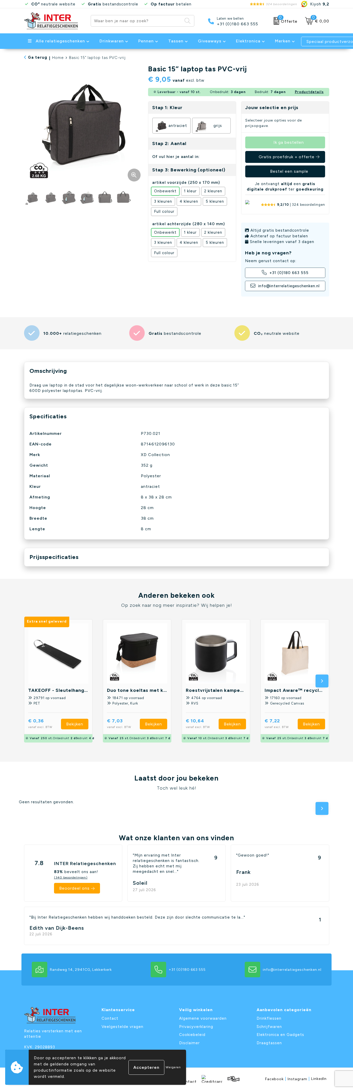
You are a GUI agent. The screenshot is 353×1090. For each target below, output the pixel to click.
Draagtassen (269, 1043)
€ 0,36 (40, 723)
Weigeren (173, 1067)
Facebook (275, 1078)
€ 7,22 (277, 723)
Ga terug (37, 57)
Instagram (299, 1078)
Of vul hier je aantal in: (176, 156)
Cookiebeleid (192, 1034)
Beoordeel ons (74, 888)
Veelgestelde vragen (122, 1026)
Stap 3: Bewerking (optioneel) (188, 170)
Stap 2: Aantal (169, 143)
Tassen (175, 41)
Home (58, 57)
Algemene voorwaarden (203, 1018)
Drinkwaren (111, 41)
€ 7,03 (119, 723)
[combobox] (136, 20)
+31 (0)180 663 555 (237, 24)
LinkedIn (319, 1079)
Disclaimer (189, 1043)
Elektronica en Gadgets (280, 1034)
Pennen (146, 41)
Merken (282, 41)
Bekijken (74, 724)
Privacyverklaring (196, 1026)
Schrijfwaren (269, 1026)
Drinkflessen (269, 1018)
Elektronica (248, 41)
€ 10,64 (198, 723)
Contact (110, 1018)
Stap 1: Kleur (167, 107)
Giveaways (209, 41)
